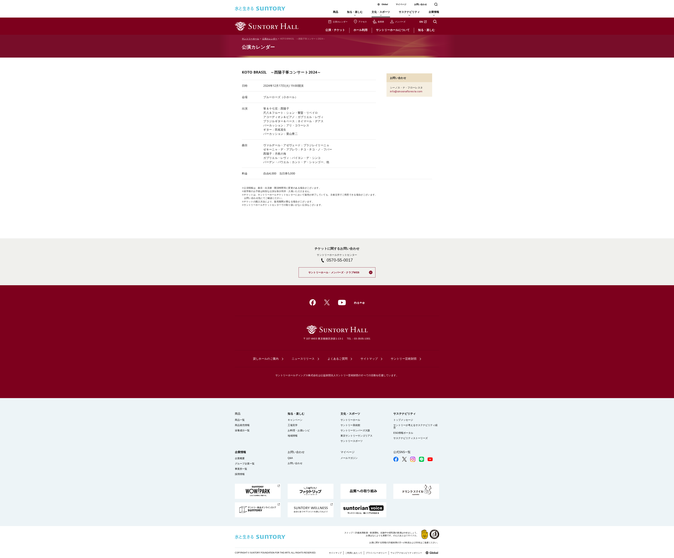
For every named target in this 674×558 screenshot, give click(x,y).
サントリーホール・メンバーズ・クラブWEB (341, 271)
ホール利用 (360, 29)
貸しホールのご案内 (266, 358)
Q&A (290, 458)
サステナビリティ (409, 11)
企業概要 (240, 458)
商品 (335, 11)
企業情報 (434, 11)
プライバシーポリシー (376, 553)
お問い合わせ (420, 4)
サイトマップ (369, 358)
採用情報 (240, 474)
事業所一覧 (241, 468)
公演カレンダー (340, 22)
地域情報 (293, 435)
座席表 (381, 22)
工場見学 (293, 425)
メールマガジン (349, 458)
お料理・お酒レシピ (299, 430)
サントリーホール (250, 38)
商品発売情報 (242, 425)
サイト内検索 (435, 22)
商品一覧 (240, 419)
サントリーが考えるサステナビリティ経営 (415, 426)
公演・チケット (335, 29)
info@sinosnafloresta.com (406, 91)
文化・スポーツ (381, 11)
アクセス (362, 22)
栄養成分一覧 (242, 430)
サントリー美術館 (350, 425)
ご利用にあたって (353, 553)
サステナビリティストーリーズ (410, 438)
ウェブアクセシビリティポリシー (406, 553)
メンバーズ (400, 22)
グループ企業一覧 (245, 463)
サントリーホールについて (393, 29)
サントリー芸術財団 (404, 358)
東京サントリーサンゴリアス (356, 435)
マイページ (401, 4)
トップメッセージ (403, 419)
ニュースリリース (303, 358)
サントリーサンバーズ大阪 (355, 430)
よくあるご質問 (338, 358)
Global (385, 4)
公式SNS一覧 (402, 452)
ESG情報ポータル (403, 432)
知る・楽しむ (355, 11)
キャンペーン (295, 419)
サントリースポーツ (352, 441)
